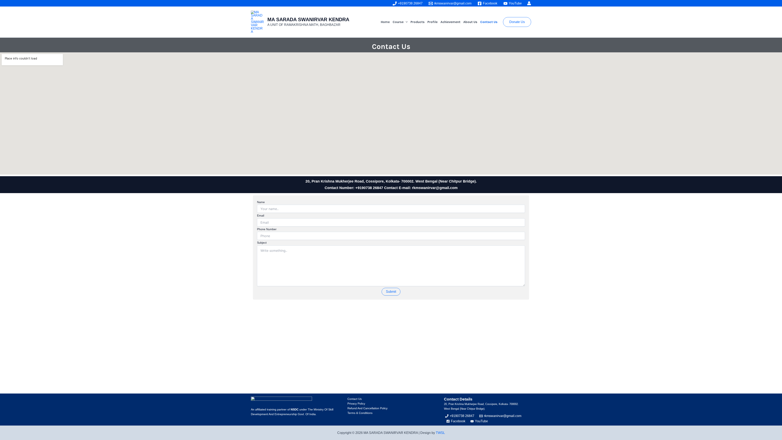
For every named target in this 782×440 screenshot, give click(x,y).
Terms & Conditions (359, 413)
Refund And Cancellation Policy (367, 408)
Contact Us (489, 22)
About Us (470, 22)
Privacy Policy (356, 403)
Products (418, 22)
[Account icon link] (529, 3)
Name (261, 202)
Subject (262, 242)
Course (398, 22)
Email (260, 215)
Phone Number (267, 229)
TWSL (440, 432)
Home (385, 22)
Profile (432, 22)
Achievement (450, 22)
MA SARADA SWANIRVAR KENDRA (308, 19)
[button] (406, 22)
